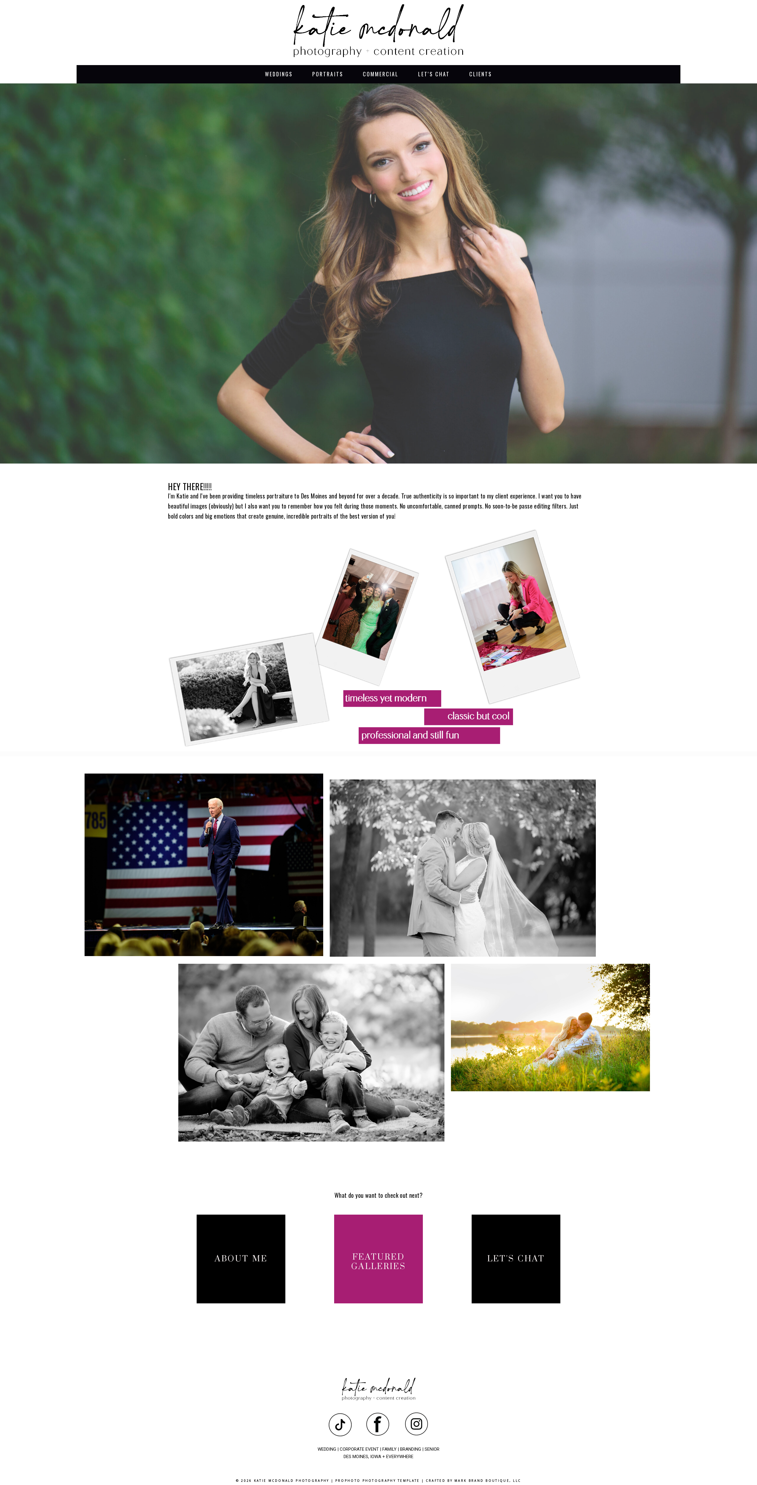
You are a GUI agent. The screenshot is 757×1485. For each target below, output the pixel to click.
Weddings (279, 74)
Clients (480, 74)
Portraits (327, 74)
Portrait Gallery (310, 1054)
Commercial (381, 74)
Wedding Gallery (461, 869)
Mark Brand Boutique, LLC (487, 1480)
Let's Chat (434, 74)
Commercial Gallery (203, 866)
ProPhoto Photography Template (377, 1480)
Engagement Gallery (549, 1028)
